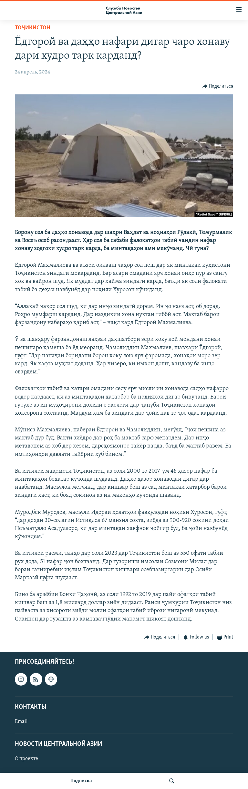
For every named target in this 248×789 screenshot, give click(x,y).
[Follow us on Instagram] (21, 679)
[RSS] (36, 679)
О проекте (26, 759)
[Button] (217, 86)
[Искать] (171, 781)
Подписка (81, 781)
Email (21, 721)
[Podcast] (51, 679)
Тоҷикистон (32, 28)
